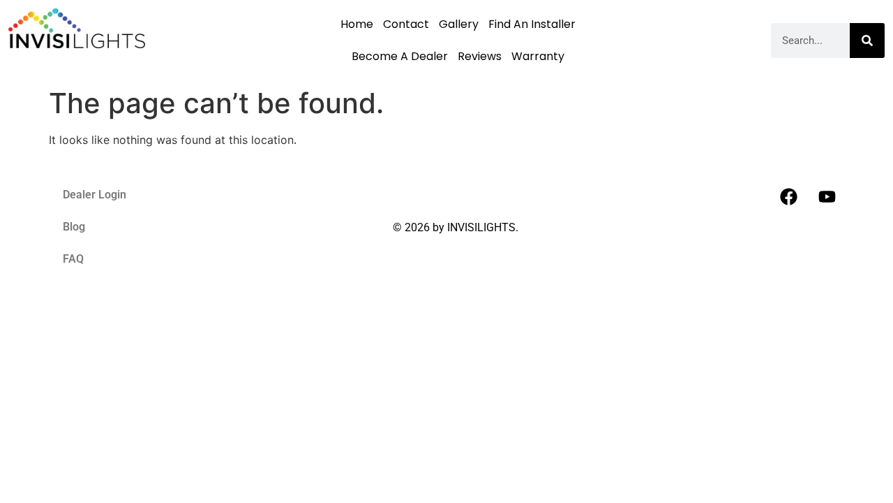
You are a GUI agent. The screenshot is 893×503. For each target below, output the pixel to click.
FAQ (73, 258)
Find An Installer (532, 24)
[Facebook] (788, 196)
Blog (74, 226)
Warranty (537, 56)
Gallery (459, 24)
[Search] (867, 40)
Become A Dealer (400, 56)
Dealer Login (94, 194)
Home (356, 24)
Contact (406, 24)
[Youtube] (826, 196)
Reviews (480, 56)
